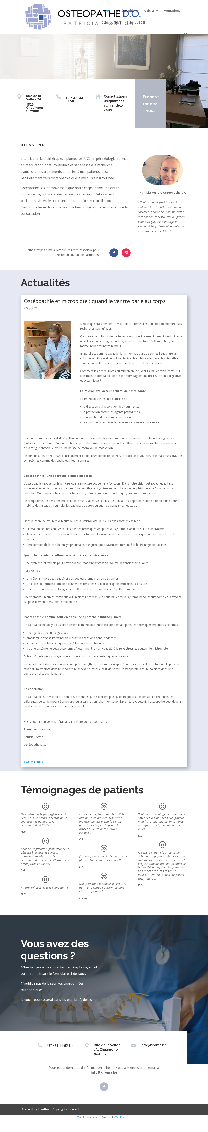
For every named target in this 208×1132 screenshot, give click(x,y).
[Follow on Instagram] (126, 252)
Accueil (106, 10)
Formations (172, 10)
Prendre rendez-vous (151, 103)
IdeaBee (44, 1109)
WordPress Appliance (88, 1117)
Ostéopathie (125, 10)
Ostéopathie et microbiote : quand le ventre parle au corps (95, 301)
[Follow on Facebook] (113, 252)
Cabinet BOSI (136, 22)
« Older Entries (33, 762)
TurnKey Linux (123, 1117)
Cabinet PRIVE (111, 22)
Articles (149, 10)
